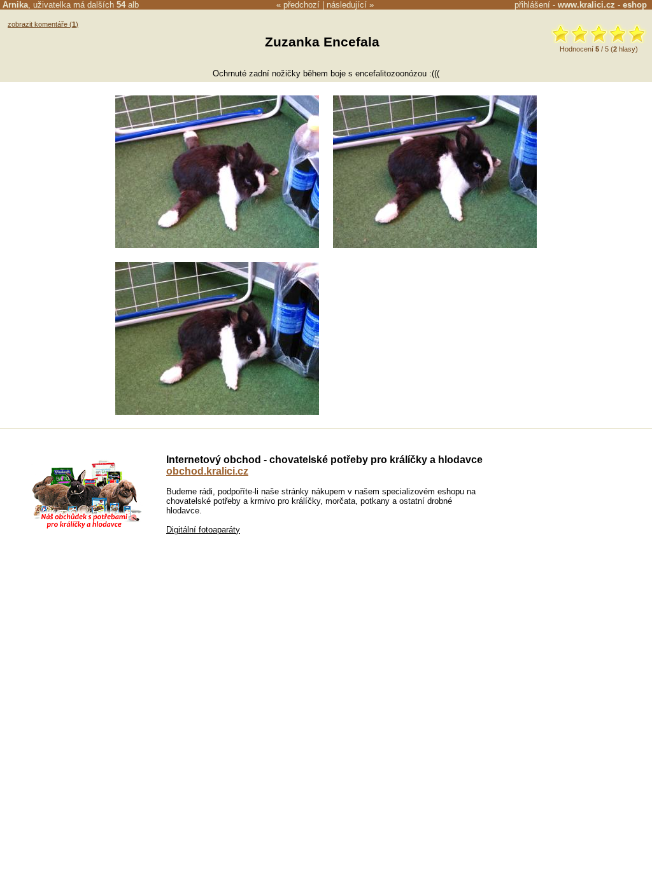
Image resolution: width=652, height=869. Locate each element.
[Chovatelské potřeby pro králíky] (87, 527)
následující (347, 5)
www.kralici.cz (586, 5)
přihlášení (532, 5)
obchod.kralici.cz (207, 471)
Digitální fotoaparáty (203, 529)
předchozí (301, 5)
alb (128, 5)
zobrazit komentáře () (43, 24)
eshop (635, 5)
